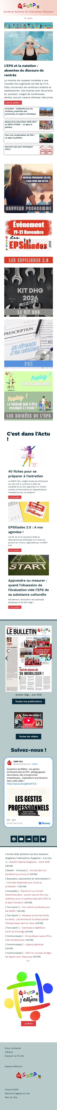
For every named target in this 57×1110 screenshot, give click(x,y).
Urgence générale (34, 944)
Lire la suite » (13, 102)
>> (28, 960)
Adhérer (9, 1052)
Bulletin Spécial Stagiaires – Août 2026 (30, 862)
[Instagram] (35, 839)
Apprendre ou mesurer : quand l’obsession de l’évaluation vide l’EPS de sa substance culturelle (28, 587)
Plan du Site (11, 1097)
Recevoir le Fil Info (14, 1056)
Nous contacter (13, 1048)
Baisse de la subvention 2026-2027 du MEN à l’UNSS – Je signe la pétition (21, 124)
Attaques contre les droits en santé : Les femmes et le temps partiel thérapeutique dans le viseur (27, 919)
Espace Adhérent (13, 1066)
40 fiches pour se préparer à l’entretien (25, 473)
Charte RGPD (12, 1089)
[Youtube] (21, 839)
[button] (6, 658)
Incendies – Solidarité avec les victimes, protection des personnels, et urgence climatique (20, 111)
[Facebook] (14, 839)
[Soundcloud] (28, 839)
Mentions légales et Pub (17, 1093)
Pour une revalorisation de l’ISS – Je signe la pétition (20, 136)
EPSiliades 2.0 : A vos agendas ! (25, 529)
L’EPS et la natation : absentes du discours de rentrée (24, 70)
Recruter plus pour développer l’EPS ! (19, 148)
